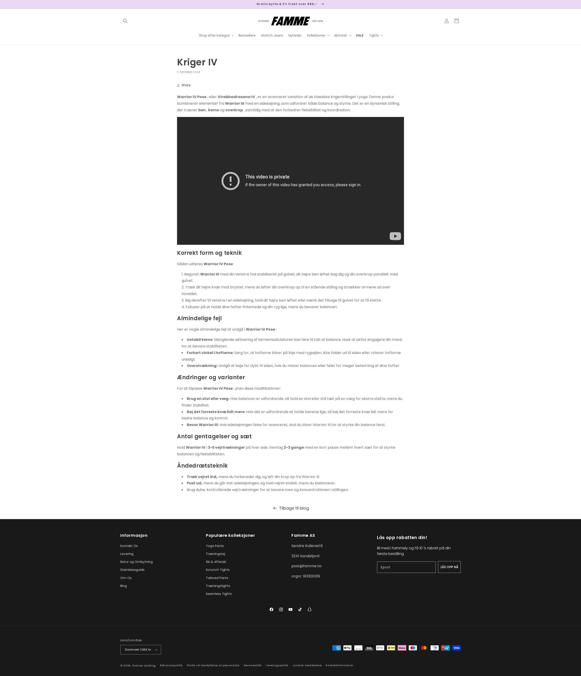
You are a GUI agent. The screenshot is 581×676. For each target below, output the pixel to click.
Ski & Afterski (216, 562)
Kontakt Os (129, 546)
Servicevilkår (253, 665)
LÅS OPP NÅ (449, 567)
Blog (123, 586)
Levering (126, 554)
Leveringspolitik (277, 665)
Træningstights (218, 586)
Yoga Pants (215, 546)
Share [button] (186, 85)
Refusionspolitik (171, 665)
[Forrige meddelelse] (122, 4)
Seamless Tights (219, 594)
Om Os (126, 578)
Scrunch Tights (218, 569)
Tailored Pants (217, 578)
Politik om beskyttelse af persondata (213, 665)
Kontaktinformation (339, 665)
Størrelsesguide (132, 569)
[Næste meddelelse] (459, 4)
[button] (125, 21)
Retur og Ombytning (136, 562)
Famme (137, 665)
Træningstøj (215, 554)
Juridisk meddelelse (307, 665)
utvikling (150, 665)
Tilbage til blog (294, 508)
